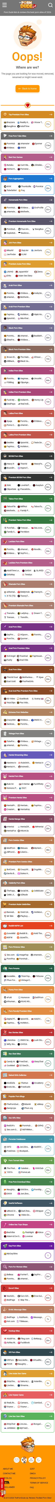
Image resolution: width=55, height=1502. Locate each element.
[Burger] (4, 5)
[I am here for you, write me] (17, 1460)
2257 (32, 1469)
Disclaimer (9, 1487)
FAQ (32, 1487)
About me (8, 1469)
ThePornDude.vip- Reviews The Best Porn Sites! (33, 1498)
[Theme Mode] (39, 1460)
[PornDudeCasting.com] (24, 1460)
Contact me (9, 1473)
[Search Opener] (50, 5)
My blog (31, 1460)
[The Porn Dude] (27, 5)
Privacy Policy (38, 1478)
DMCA (33, 1473)
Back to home (29, 88)
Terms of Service (39, 1483)
